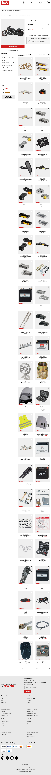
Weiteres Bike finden (12, 50)
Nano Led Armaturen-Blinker (25, 154)
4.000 (26, 612)
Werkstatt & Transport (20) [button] (7, 70)
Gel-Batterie (42, 459)
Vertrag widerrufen (5, 715)
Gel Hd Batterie (25, 306)
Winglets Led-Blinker (42, 78)
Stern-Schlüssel (25, 587)
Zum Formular (33, 42)
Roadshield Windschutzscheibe (42, 434)
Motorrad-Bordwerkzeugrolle (42, 612)
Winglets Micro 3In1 (25, 281)
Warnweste (25, 434)
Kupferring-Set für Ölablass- (25, 78)
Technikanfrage (4, 702)
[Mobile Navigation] (2, 7)
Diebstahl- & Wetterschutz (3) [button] (8, 62)
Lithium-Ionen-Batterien (42, 357)
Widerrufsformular (30, 730)
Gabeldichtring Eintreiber (42, 382)
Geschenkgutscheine (5, 709)
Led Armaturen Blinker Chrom (25, 103)
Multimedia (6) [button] (5, 67)
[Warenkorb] (48, 3)
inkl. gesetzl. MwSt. (25, 767)
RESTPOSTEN (7, 92)
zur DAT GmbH (45, 35)
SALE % (6, 88)
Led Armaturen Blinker (25, 129)
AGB (27, 723)
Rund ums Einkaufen (5, 730)
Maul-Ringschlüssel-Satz (42, 154)
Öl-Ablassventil (25, 637)
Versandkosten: (18, 769)
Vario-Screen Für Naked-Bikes (25, 407)
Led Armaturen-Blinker (42, 256)
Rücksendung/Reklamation (6, 713)
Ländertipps (28, 702)
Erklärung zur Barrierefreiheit (32, 732)
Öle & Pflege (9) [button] (5, 60)
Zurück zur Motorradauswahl (8, 12)
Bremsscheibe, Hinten (25, 382)
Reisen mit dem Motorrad (31, 709)
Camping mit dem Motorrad (32, 715)
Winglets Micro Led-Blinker (42, 129)
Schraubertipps (29, 704)
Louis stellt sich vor (5, 721)
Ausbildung (3, 725)
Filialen (2, 723)
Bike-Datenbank (4, 704)
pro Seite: (28, 54)
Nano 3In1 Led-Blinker (42, 103)
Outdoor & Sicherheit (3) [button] (7, 65)
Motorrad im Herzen (30, 707)
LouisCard (3, 711)
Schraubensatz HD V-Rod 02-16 (25, 535)
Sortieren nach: (42, 54)
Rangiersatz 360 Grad (26, 510)
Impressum (28, 721)
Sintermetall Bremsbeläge (42, 535)
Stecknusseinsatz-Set (25, 357)
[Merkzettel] (40, 3)
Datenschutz (29, 725)
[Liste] (35, 55)
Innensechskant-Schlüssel (25, 484)
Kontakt (2, 698)
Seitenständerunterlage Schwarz (25, 662)
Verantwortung (4, 734)
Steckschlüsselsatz (42, 560)
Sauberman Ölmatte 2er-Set (42, 662)
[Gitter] (33, 54)
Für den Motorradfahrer (31, 713)
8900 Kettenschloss (42, 637)
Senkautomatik (42, 510)
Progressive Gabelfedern (25, 332)
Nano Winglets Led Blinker (42, 205)
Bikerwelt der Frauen (30, 698)
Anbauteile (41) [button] (5, 72)
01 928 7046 (9, 686)
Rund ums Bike (29, 711)
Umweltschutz (29, 734)
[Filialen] (23, 3)
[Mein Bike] (32, 3)
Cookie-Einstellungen (30, 736)
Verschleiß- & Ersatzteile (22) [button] (8, 57)
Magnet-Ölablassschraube (25, 459)
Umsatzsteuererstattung (6, 732)
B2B (2, 700)
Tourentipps (28, 700)
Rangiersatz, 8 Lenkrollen (42, 281)
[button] (48, 7)
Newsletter (3, 707)
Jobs (2, 727)
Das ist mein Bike (12, 46)
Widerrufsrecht (29, 727)
